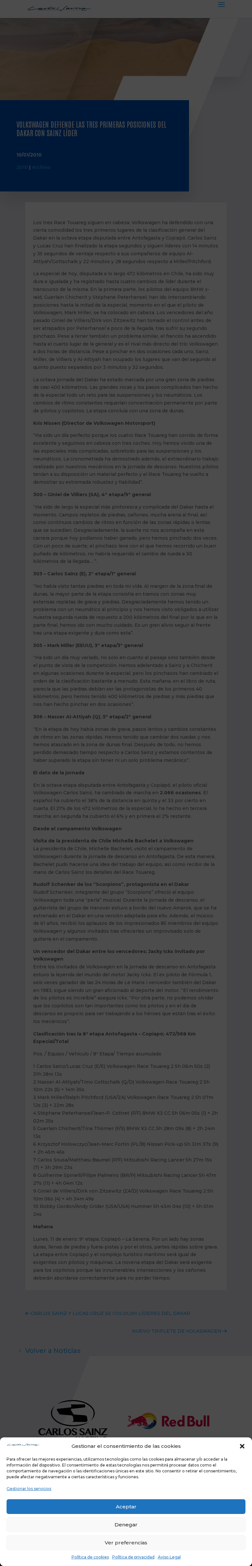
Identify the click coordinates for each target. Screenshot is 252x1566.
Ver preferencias (126, 1542)
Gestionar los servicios (29, 1488)
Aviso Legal (169, 1557)
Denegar (126, 1524)
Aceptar (126, 1506)
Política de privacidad (133, 1557)
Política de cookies (90, 1557)
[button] (242, 1446)
